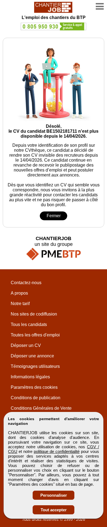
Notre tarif (20, 303)
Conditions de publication (35, 397)
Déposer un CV (26, 345)
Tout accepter (54, 509)
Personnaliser (53, 495)
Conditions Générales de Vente (41, 408)
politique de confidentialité (57, 451)
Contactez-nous (26, 282)
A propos (19, 293)
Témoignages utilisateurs (35, 366)
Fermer (54, 215)
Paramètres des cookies (34, 387)
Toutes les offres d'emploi (35, 335)
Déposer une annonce (32, 356)
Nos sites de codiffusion (34, 314)
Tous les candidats (29, 324)
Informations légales (30, 376)
